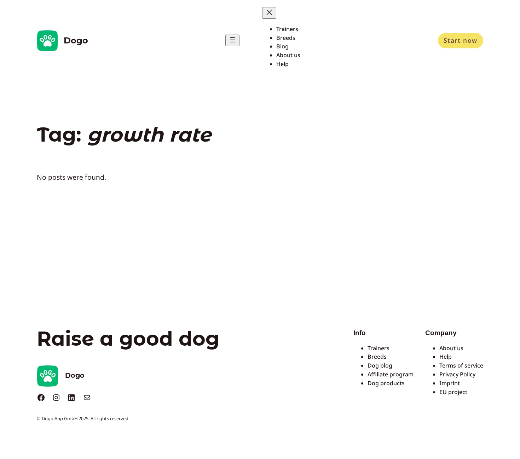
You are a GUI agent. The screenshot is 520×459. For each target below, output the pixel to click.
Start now (461, 40)
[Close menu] (269, 13)
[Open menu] (232, 40)
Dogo (76, 40)
